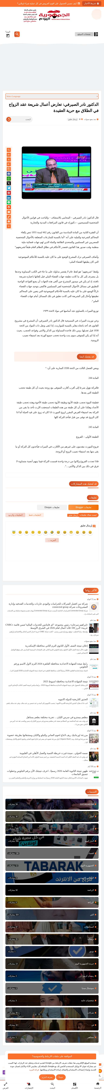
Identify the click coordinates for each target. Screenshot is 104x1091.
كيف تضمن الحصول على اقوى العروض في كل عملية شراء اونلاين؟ (47, 3)
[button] (9, 174)
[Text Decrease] (9, 164)
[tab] (83, 507)
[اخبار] (52, 828)
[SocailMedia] (52, 804)
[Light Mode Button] (100, 1071)
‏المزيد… (52, 540)
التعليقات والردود (15, 515)
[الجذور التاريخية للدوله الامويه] (94, 702)
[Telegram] (9, 188)
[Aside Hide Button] (100, 1064)
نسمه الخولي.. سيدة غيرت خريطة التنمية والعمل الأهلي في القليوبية (54, 753)
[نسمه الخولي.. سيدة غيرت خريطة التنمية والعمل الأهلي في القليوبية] (94, 756)
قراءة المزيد (34, 1070)
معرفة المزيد (47, 1077)
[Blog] (9, 217)
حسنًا (61, 1077)
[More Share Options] (9, 226)
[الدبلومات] (52, 926)
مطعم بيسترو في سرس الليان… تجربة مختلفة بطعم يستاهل (57, 717)
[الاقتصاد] (52, 902)
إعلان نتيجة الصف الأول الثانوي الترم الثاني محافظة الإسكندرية (56, 645)
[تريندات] (52, 939)
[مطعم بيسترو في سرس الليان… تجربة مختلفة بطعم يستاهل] (94, 720)
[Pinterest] (9, 193)
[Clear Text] (8, 119)
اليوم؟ (7, 32)
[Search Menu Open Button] (17, 34)
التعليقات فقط (35, 515)
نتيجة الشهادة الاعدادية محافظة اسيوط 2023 (65, 681)
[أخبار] (52, 816)
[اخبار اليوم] (52, 841)
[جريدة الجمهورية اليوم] (52, 15)
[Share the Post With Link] (9, 169)
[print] (9, 221)
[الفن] (52, 914)
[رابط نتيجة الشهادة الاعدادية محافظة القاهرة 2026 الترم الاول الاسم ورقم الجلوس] (94, 667)
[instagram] (5, 1072)
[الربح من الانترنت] (52, 877)
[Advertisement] (52, 68)
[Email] (9, 212)
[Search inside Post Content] (9, 150)
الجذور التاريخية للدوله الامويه (73, 699)
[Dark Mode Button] (100, 1075)
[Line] (9, 202)
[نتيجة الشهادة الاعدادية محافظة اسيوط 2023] (94, 684)
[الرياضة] (52, 890)
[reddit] (9, 207)
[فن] (52, 1025)
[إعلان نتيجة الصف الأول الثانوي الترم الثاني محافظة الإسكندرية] (94, 649)
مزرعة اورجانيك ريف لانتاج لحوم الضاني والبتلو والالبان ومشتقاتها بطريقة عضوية (47, 735)
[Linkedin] (9, 198)
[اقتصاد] (52, 853)
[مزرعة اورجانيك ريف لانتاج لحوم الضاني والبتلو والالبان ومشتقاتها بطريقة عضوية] (94, 738)
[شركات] (52, 1012)
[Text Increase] (9, 155)
